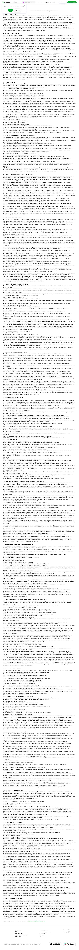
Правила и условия (18, 933)
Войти (63, 2)
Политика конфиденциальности (21, 934)
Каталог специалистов (44, 930)
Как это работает (18, 930)
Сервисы (41, 936)
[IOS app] (55, 944)
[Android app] (69, 944)
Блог (39, 2)
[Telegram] (69, 932)
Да (10, 10)
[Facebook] (64, 932)
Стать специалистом (46, 2)
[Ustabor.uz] (6, 2)
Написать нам (18, 936)
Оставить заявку (72, 2)
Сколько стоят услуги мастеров (46, 931)
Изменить (17, 10)
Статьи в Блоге (42, 933)
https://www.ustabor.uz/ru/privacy (36, 921)
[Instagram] (66, 932)
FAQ (16, 931)
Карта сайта (42, 934)
